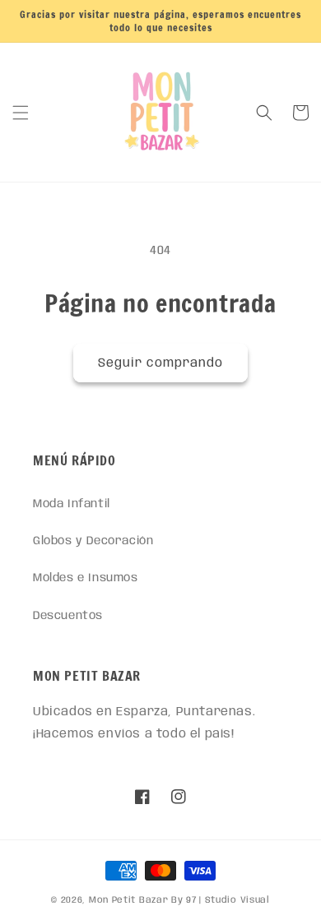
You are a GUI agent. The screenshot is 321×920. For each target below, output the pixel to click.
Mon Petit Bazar (129, 900)
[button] (20, 113)
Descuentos (68, 616)
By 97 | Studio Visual (220, 900)
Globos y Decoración (93, 541)
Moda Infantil (71, 504)
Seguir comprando (160, 363)
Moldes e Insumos (85, 578)
